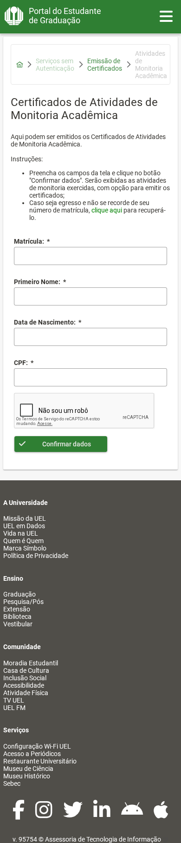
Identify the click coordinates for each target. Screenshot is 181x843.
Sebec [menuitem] (11, 783)
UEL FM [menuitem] (14, 707)
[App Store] (161, 814)
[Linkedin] (102, 814)
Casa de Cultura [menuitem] (26, 670)
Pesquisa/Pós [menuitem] (23, 601)
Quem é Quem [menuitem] (23, 540)
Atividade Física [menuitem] (25, 693)
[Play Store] (132, 814)
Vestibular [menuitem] (17, 624)
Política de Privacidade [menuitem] (35, 555)
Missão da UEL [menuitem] (24, 518)
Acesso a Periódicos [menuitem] (32, 753)
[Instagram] (44, 814)
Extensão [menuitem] (16, 609)
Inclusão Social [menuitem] (24, 678)
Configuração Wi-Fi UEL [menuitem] (37, 746)
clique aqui (106, 210)
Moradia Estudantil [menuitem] (30, 663)
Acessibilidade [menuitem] (23, 685)
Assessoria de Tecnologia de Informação (103, 839)
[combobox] (90, 337)
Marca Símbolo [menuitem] (24, 548)
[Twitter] (73, 814)
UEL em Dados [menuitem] (24, 526)
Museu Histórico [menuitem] (26, 776)
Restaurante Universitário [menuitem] (40, 761)
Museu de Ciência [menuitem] (28, 768)
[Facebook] (19, 814)
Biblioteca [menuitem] (17, 616)
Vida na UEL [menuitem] (20, 533)
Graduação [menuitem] (19, 594)
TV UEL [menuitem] (13, 700)
